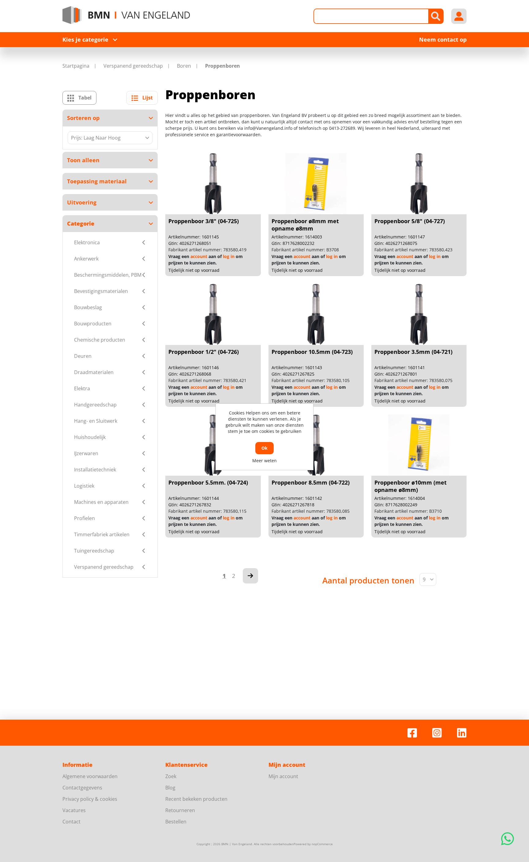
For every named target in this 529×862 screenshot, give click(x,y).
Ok (264, 448)
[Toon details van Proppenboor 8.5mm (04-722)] (316, 445)
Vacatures (74, 810)
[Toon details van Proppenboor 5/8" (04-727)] (418, 183)
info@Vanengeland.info (268, 128)
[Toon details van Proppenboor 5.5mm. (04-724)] (213, 445)
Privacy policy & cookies (89, 799)
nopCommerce (322, 844)
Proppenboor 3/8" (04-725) (203, 221)
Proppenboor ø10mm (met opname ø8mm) (410, 486)
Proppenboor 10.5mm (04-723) (312, 351)
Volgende (250, 575)
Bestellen (175, 821)
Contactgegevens (82, 787)
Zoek (170, 776)
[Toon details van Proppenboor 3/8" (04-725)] (213, 183)
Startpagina (75, 65)
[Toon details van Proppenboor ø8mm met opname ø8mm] (316, 183)
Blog (170, 787)
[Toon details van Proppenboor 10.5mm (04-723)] (316, 314)
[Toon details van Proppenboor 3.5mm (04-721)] (418, 314)
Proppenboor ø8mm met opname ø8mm (305, 224)
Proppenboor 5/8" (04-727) (409, 221)
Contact (71, 821)
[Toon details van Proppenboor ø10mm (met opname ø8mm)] (418, 445)
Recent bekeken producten (196, 799)
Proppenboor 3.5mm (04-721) (413, 351)
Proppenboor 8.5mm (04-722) (311, 482)
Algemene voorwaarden (90, 776)
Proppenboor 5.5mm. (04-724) (208, 482)
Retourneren (180, 810)
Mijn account (283, 776)
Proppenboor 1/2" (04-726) (203, 351)
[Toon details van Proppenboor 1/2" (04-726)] (213, 314)
